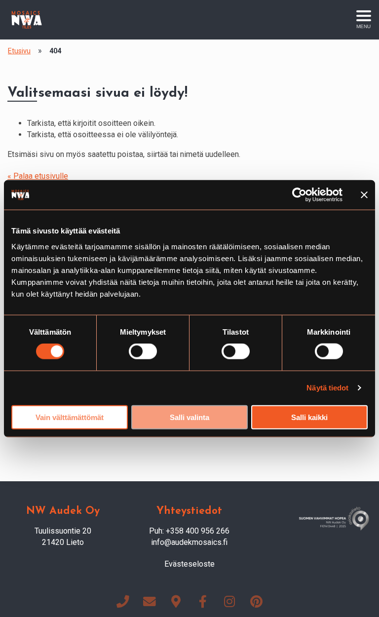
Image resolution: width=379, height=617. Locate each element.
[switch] (143, 351)
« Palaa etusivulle (37, 176)
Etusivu (19, 51)
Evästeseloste (189, 564)
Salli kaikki (309, 417)
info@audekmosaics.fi (189, 542)
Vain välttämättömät (70, 417)
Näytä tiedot (327, 388)
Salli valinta (189, 417)
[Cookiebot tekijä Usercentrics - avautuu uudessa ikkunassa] (299, 195)
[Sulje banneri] (364, 195)
